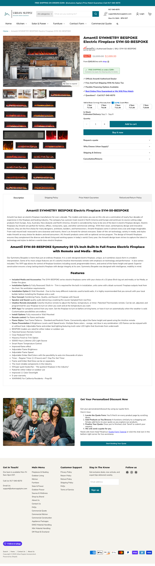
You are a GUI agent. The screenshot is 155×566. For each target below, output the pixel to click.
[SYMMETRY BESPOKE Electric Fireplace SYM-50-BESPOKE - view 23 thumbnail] (16, 186)
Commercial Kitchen (40, 514)
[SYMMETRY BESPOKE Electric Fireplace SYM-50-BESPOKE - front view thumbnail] (10, 94)
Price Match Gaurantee (89, 197)
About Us (35, 500)
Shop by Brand (38, 496)
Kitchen (35, 479)
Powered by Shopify (10, 557)
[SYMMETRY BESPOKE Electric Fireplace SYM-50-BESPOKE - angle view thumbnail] (25, 94)
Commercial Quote (39, 511)
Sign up (95, 490)
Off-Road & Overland (40, 532)
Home (5, 31)
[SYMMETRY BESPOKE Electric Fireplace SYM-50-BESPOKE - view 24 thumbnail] (44, 186)
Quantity (86, 119)
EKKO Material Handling (42, 525)
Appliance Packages (40, 521)
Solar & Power (37, 486)
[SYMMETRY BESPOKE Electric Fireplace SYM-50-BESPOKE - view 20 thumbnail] (44, 166)
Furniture (35, 482)
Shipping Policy (51, 197)
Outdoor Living (38, 475)
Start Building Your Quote (116, 443)
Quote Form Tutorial (117, 431)
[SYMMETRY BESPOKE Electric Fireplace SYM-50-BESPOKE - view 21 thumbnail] (16, 176)
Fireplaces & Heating (40, 472)
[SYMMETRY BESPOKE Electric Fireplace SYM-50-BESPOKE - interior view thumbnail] (24, 135)
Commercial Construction (42, 518)
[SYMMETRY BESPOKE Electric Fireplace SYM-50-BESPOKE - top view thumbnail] (44, 125)
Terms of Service (67, 489)
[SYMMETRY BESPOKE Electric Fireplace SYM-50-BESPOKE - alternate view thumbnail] (43, 114)
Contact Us (36, 503)
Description (19, 197)
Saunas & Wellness (40, 493)
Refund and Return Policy (130, 197)
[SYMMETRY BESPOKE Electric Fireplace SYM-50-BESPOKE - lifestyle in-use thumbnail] (16, 114)
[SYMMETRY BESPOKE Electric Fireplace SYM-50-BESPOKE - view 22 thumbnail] (43, 176)
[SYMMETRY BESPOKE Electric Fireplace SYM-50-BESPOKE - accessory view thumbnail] (62, 135)
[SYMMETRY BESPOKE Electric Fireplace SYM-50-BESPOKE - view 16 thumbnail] (54, 145)
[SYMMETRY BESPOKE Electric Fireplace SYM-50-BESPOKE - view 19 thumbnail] (16, 166)
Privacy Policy (66, 472)
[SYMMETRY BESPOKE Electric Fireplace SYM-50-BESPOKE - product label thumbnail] (27, 145)
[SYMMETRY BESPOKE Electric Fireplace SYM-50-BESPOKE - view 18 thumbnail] (43, 155)
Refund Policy (66, 479)
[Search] (95, 14)
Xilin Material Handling (41, 528)
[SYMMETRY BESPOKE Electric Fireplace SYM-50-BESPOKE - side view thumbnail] (40, 94)
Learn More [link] (124, 103)
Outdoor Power (38, 489)
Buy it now (117, 132)
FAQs (34, 507)
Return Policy (66, 475)
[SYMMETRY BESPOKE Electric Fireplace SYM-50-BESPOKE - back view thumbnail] (16, 104)
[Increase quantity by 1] (104, 124)
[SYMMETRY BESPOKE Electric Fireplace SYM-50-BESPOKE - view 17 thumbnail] (16, 155)
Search (5, 551)
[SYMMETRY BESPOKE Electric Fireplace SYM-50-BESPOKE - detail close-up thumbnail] (60, 94)
